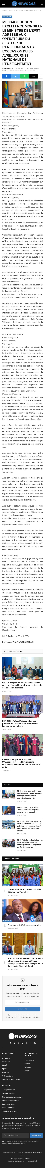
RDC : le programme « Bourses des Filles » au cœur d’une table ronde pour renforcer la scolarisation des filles (22, 685)
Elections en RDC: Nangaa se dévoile (24, 925)
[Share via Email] (33, 76)
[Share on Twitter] (15, 76)
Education (7, 16)
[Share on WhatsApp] (24, 76)
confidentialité (33, 1017)
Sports (6, 885)
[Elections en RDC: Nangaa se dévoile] (22, 910)
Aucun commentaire (16, 71)
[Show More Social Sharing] (40, 76)
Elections (7, 921)
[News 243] (24, 4)
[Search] (41, 3)
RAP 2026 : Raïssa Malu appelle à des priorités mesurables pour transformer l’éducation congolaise (20, 723)
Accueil (4, 10)
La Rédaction (8, 68)
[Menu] (3, 3)
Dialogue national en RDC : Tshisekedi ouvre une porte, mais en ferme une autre (28, 809)
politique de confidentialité (15, 1144)
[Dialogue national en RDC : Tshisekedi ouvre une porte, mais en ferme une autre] (8, 810)
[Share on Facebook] (6, 76)
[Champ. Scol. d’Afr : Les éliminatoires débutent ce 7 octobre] (22, 875)
